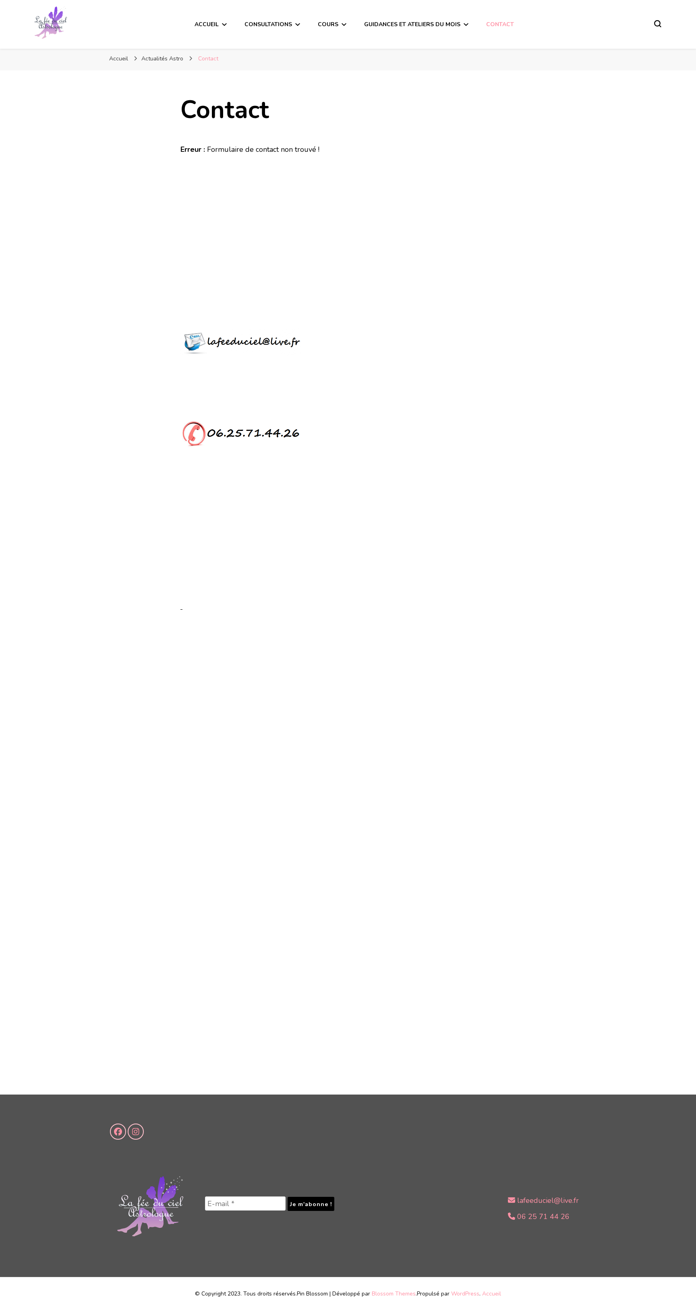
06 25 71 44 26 (542, 1216)
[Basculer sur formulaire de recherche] (657, 23)
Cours (328, 24)
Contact (500, 24)
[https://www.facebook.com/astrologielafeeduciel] (118, 1132)
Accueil (207, 24)
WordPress (465, 1294)
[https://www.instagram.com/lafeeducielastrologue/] (136, 1132)
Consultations (268, 24)
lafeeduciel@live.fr (547, 1200)
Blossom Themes (394, 1294)
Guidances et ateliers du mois (412, 24)
